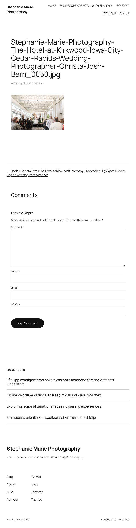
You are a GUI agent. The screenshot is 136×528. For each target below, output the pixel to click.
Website (15, 303)
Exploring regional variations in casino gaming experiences (54, 406)
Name (15, 271)
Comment (17, 227)
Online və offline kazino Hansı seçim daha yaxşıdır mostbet (54, 395)
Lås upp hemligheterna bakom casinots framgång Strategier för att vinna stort (60, 382)
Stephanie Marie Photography (20, 9)
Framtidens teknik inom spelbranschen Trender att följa (51, 417)
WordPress (123, 519)
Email (14, 287)
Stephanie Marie (32, 83)
